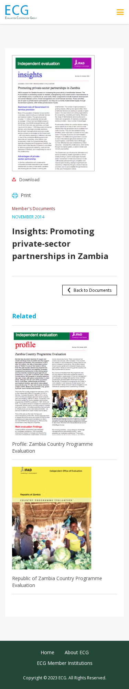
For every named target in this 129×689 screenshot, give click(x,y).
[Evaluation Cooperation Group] (23, 12)
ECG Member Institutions (65, 663)
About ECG (77, 652)
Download (29, 180)
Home (47, 652)
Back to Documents (92, 290)
